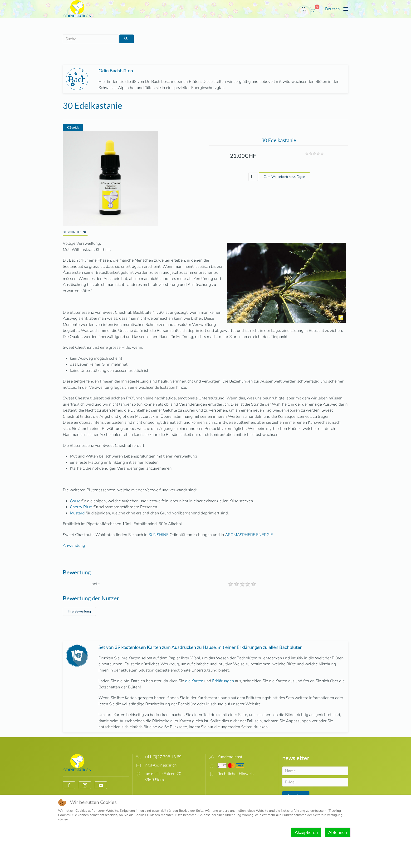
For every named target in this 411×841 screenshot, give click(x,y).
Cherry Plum (81, 507)
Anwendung (74, 545)
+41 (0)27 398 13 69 (162, 757)
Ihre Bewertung (79, 611)
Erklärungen (223, 681)
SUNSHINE (158, 534)
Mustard (77, 513)
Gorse (75, 501)
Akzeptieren (306, 832)
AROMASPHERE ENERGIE (249, 534)
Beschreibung (75, 232)
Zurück (74, 127)
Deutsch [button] (332, 9)
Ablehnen (337, 832)
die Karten (194, 681)
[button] (303, 9)
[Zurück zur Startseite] (77, 9)
